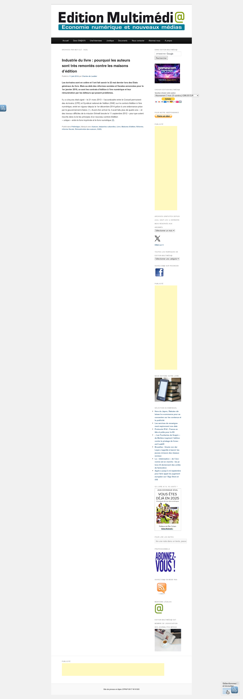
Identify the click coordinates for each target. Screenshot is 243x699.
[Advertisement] (166, 168)
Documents (122, 40)
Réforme (139, 126)
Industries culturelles (107, 126)
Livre (119, 126)
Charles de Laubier (89, 76)
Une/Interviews (96, 40)
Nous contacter (138, 40)
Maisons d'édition (128, 126)
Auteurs (95, 126)
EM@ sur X (159, 245)
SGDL (99, 129)
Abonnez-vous (154, 40)
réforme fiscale (68, 129)
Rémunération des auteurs (85, 129)
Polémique (75, 126)
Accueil (66, 40)
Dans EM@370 (79, 40)
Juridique (110, 40)
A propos (168, 40)
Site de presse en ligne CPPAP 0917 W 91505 (122, 689)
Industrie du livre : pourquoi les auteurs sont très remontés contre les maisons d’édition (96, 65)
